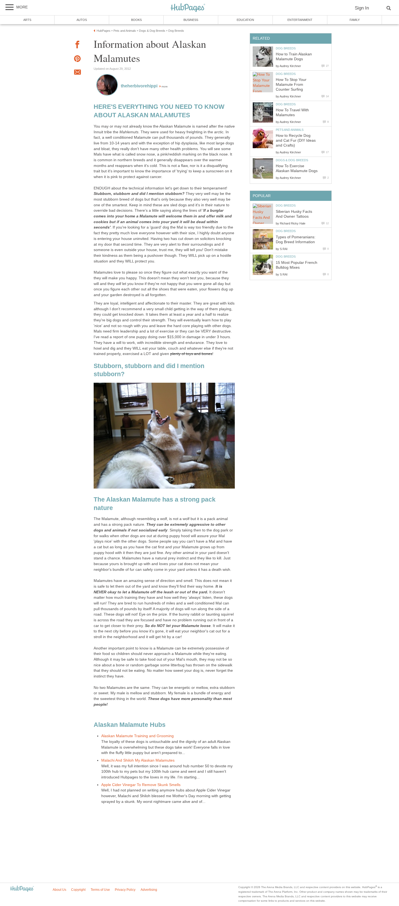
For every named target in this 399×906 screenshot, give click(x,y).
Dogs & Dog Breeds (292, 160)
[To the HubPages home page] (22, 889)
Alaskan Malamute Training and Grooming (137, 736)
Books (136, 19)
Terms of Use (100, 890)
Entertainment (299, 19)
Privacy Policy (125, 890)
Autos (82, 19)
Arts (27, 19)
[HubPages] (187, 8)
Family (355, 19)
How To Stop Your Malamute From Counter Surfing (291, 84)
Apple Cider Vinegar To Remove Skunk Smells (140, 785)
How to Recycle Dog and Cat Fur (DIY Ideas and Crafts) (296, 140)
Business (190, 19)
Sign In (362, 8)
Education (245, 19)
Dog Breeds (286, 48)
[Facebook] (77, 45)
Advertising (149, 890)
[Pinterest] (77, 59)
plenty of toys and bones (191, 354)
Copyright (78, 890)
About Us (59, 890)
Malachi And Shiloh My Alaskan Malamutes (138, 760)
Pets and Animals (289, 129)
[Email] (77, 73)
